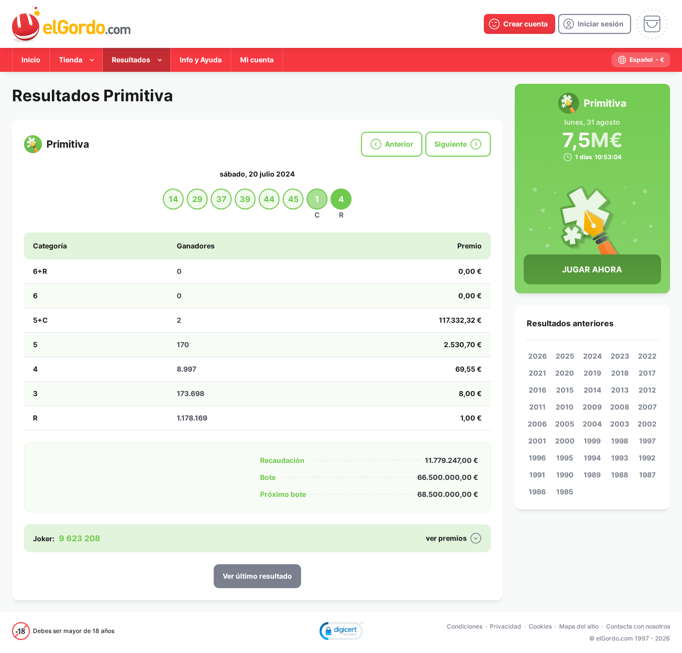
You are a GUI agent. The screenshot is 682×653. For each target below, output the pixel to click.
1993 (619, 457)
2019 (592, 373)
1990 (565, 474)
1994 (592, 457)
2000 (565, 440)
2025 (565, 356)
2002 (647, 424)
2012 (647, 390)
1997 (647, 440)
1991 (537, 474)
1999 (592, 440)
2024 (592, 356)
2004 (592, 424)
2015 (565, 390)
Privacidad (505, 626)
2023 (620, 356)
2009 (592, 407)
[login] (594, 24)
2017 (647, 373)
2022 (647, 356)
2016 (537, 390)
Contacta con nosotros (638, 626)
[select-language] (641, 59)
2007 (647, 407)
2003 (619, 424)
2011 (537, 407)
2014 (592, 390)
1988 (619, 474)
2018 (620, 373)
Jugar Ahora (592, 269)
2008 (619, 407)
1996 (537, 457)
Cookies (540, 626)
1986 (537, 491)
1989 (592, 474)
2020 (564, 373)
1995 (564, 457)
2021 (537, 373)
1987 (647, 474)
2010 (565, 407)
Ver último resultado (257, 576)
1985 (564, 491)
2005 (564, 424)
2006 (537, 424)
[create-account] (519, 24)
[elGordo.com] (71, 24)
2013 (620, 390)
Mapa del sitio (579, 626)
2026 (537, 356)
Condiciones (464, 626)
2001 (537, 440)
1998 (619, 440)
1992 (647, 457)
